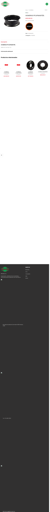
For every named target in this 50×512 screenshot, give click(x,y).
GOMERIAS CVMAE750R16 (18, 72)
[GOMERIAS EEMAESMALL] (30, 65)
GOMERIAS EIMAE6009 (42, 71)
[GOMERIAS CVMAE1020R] (6, 65)
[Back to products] (46, 10)
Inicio (26, 10)
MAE (26, 276)
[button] (48, 68)
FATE (26, 271)
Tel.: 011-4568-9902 (7, 418)
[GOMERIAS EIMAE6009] (42, 65)
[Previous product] (44, 10)
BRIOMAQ (27, 269)
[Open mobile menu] (47, 4)
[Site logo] (5, 4)
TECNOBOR (27, 274)
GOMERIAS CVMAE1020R (6, 72)
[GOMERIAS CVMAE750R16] (18, 65)
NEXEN (26, 278)
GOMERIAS (31, 10)
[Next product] (47, 10)
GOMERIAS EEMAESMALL (30, 72)
